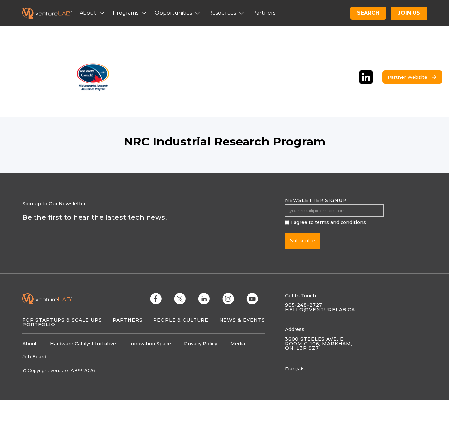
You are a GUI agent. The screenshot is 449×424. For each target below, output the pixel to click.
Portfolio (38, 324)
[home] (51, 13)
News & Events (242, 320)
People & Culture (180, 320)
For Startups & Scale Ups (62, 320)
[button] (93, 13)
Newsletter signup (315, 200)
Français (295, 369)
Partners (128, 320)
